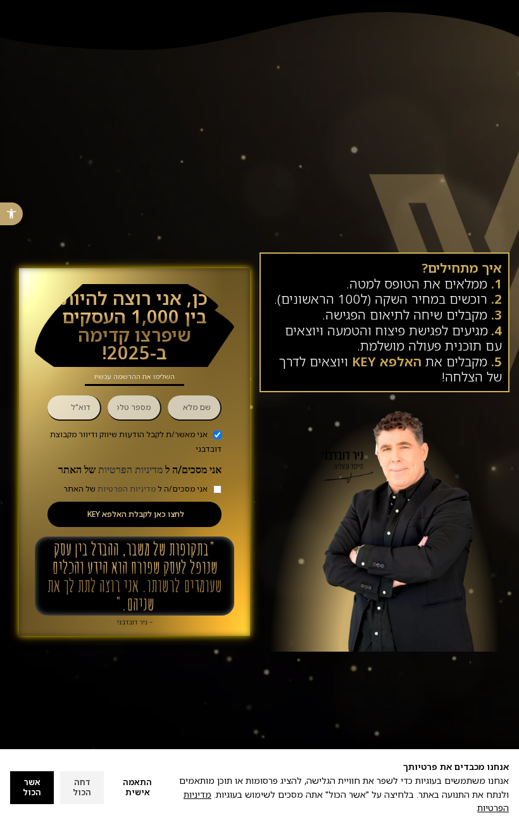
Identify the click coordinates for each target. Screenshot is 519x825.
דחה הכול (82, 787)
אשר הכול (32, 787)
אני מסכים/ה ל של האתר (140, 470)
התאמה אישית (137, 787)
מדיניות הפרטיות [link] (130, 470)
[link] (11, 213)
